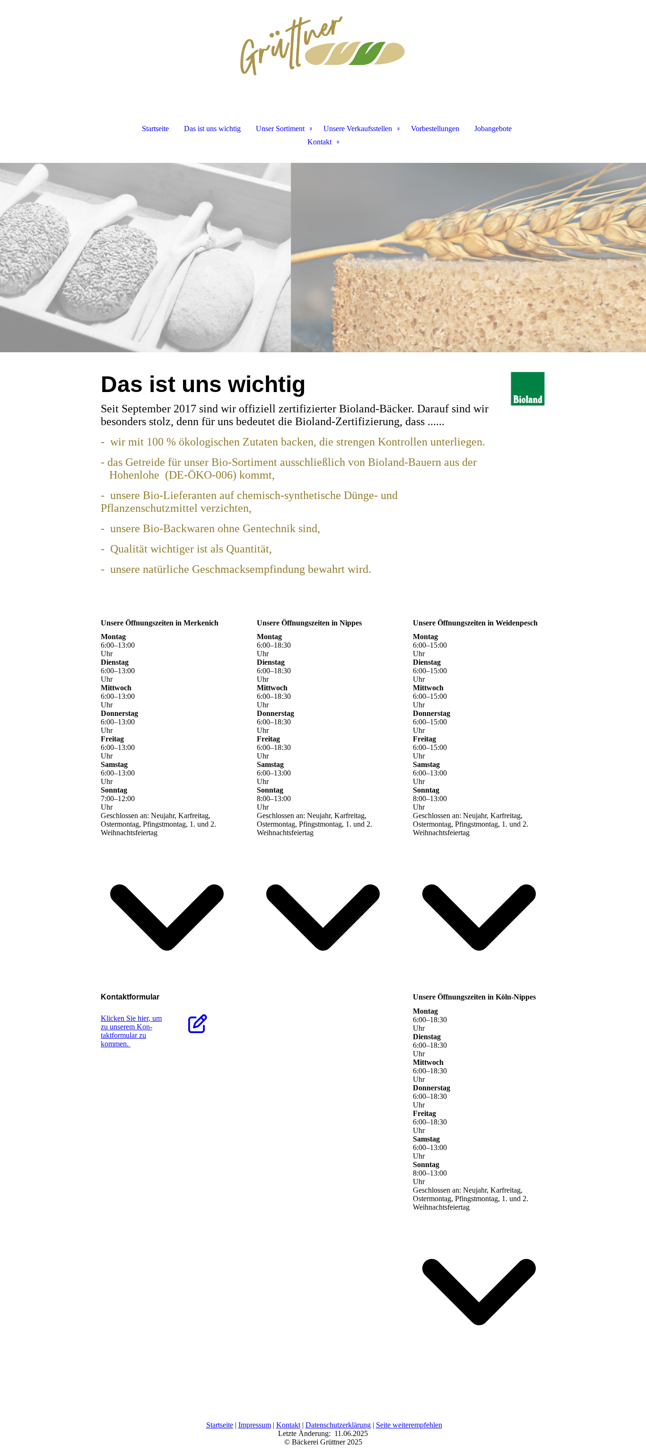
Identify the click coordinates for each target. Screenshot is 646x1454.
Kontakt (319, 142)
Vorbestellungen (435, 129)
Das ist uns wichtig (212, 129)
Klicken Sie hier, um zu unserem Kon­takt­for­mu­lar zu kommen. (131, 1031)
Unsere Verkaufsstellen (357, 129)
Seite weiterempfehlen (409, 1425)
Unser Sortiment (280, 129)
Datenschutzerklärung (338, 1425)
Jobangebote (493, 129)
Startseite (155, 129)
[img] (323, 47)
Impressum (254, 1425)
